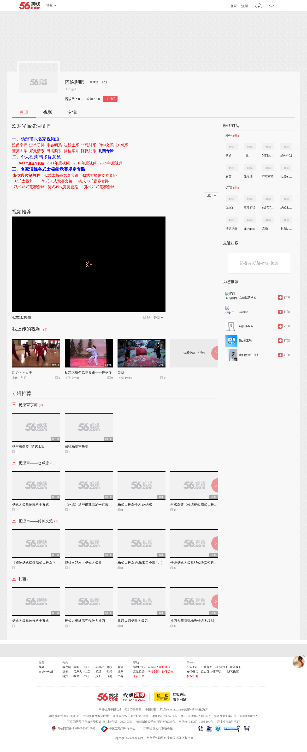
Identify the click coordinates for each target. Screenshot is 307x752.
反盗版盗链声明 (211, 671)
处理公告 (167, 671)
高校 (109, 667)
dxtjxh (229, 207)
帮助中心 (139, 667)
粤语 (120, 667)
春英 (228, 176)
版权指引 (192, 676)
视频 (48, 112)
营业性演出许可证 (228, 721)
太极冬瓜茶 (286, 176)
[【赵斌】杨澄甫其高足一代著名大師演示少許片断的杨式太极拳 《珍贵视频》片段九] (89, 473)
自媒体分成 (46, 671)
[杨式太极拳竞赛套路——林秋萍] (89, 341)
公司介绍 (207, 667)
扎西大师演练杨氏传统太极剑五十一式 (198, 621)
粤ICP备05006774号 (164, 716)
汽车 (87, 676)
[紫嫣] (232, 147)
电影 (76, 667)
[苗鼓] (141, 341)
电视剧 (66, 667)
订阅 (112, 98)
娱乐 (120, 671)
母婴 (109, 676)
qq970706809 (268, 207)
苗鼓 (121, 372)
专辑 (72, 112)
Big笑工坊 (245, 340)
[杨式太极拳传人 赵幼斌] (141, 473)
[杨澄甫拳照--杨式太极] (36, 415)
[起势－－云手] (36, 341)
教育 (76, 676)
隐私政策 (233, 671)
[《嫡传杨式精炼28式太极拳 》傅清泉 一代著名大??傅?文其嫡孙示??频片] (36, 531)
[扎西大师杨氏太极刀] (141, 589)
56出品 (99, 667)
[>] (258, 6)
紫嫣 (228, 155)
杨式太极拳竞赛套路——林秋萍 (88, 372)
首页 (24, 112)
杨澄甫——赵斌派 (33, 463)
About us (192, 667)
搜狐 (171, 696)
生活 (87, 671)
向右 (214, 353)
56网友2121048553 (268, 155)
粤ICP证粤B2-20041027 (195, 716)
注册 (244, 6)
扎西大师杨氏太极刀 (133, 621)
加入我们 (235, 667)
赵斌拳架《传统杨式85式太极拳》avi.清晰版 (203, 504)
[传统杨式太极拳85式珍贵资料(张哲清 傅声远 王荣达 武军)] (194, 531)
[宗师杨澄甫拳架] (89, 415)
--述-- (247, 155)
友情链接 (192, 671)
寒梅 (265, 228)
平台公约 (139, 676)
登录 (233, 6)
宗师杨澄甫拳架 (76, 446)
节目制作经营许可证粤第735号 (155, 721)
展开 (210, 195)
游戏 (98, 671)
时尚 (109, 671)
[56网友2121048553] (268, 147)
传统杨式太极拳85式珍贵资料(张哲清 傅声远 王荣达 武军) (213, 563)
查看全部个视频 (194, 353)
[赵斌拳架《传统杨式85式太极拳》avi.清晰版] (194, 473)
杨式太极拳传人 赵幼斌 (135, 504)
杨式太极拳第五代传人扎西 (85, 621)
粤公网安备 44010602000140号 (76, 728)
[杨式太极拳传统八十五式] (36, 473)
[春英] (232, 168)
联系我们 (221, 667)
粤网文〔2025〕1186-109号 (196, 721)
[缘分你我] (286, 147)
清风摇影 (231, 228)
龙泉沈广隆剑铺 (286, 228)
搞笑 (65, 671)
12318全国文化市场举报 (157, 728)
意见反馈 (139, 671)
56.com (29, 6)
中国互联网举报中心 (122, 728)
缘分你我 (286, 155)
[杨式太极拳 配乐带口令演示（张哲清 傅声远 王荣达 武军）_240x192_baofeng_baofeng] (141, 531)
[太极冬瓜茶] (286, 168)
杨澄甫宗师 (28, 405)
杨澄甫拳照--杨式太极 (28, 446)
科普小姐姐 (246, 326)
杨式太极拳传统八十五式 (30, 504)
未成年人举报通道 (159, 667)
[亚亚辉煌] (268, 168)
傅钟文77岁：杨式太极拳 (83, 563)
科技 (65, 676)
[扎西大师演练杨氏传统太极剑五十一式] (194, 589)
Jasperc (243, 311)
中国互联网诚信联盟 (96, 716)
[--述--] (250, 147)
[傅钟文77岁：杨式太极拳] (89, 531)
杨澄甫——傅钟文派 (35, 521)
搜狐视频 (136, 696)
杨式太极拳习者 (286, 207)
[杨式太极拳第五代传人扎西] (89, 589)
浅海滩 (248, 176)
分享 (157, 317)
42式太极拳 (21, 317)
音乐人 (77, 671)
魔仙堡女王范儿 (249, 355)
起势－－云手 (22, 372)
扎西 (22, 579)
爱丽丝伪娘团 (247, 297)
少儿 (98, 676)
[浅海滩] (250, 168)
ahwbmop (249, 228)
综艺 (87, 667)
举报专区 (153, 671)
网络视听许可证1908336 (64, 716)
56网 (107, 697)
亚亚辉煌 (268, 176)
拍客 (120, 676)
